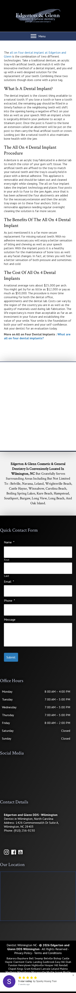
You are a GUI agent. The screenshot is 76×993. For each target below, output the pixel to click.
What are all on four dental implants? (37, 336)
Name (9, 542)
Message (9, 619)
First (6, 560)
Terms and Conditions (48, 953)
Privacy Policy (23, 953)
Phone (9, 600)
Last (6, 576)
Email (9, 581)
